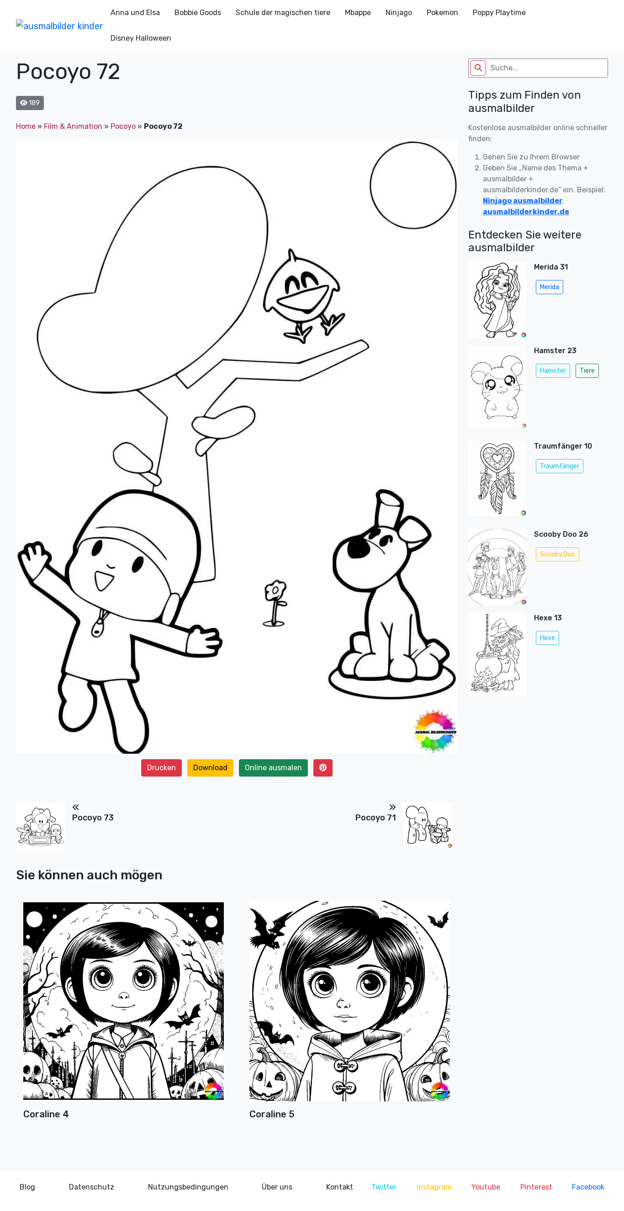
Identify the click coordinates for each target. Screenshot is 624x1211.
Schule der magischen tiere (283, 12)
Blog (27, 1187)
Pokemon (442, 12)
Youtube (485, 1187)
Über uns (277, 1187)
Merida (549, 287)
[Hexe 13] (497, 657)
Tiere (587, 371)
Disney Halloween (141, 38)
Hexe (547, 638)
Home (26, 126)
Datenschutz (91, 1187)
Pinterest (536, 1187)
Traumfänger (559, 466)
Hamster (553, 371)
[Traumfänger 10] (497, 481)
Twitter (384, 1187)
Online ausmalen (273, 767)
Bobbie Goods (198, 12)
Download (210, 767)
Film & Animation (73, 126)
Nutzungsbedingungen (188, 1187)
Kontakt (339, 1187)
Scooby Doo (557, 554)
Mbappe (358, 12)
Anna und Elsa (135, 12)
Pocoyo (123, 126)
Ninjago (399, 12)
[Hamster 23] (497, 389)
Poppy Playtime (499, 12)
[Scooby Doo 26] (497, 567)
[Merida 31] (497, 300)
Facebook (588, 1187)
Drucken (161, 767)
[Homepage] (59, 25)
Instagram (434, 1187)
